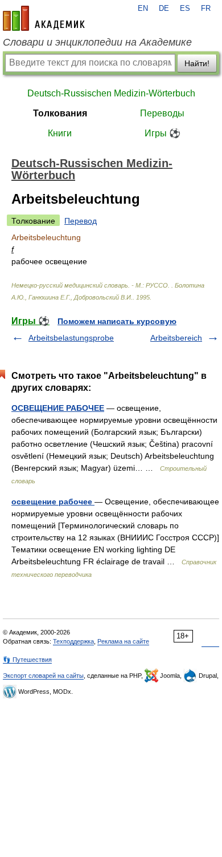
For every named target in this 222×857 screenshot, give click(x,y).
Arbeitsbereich (176, 337)
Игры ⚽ (162, 133)
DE (164, 9)
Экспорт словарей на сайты (43, 675)
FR (206, 9)
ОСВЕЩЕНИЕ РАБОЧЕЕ (57, 408)
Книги (60, 133)
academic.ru (44, 18)
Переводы (162, 113)
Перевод (80, 220)
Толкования (60, 113)
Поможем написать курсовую (116, 321)
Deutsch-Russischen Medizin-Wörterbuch (111, 93)
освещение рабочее (52, 501)
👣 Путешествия (27, 659)
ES (185, 9)
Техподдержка (73, 641)
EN (143, 9)
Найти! (196, 63)
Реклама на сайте (123, 641)
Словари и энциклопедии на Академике (97, 42)
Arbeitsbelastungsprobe (71, 337)
